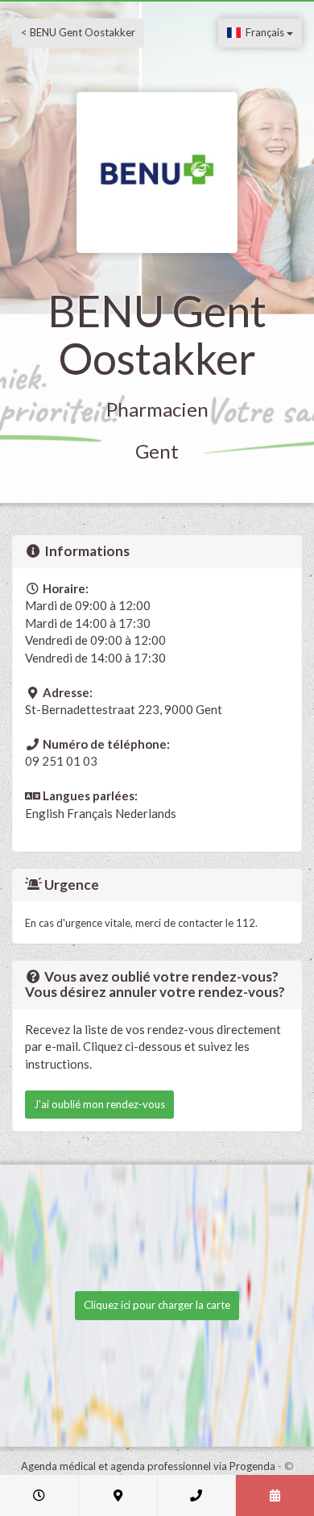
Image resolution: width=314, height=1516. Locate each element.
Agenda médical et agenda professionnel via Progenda (148, 1466)
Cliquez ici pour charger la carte (157, 1304)
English (44, 813)
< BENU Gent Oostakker (78, 32)
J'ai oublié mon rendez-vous (99, 1104)
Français (264, 32)
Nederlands (145, 813)
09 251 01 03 (61, 761)
